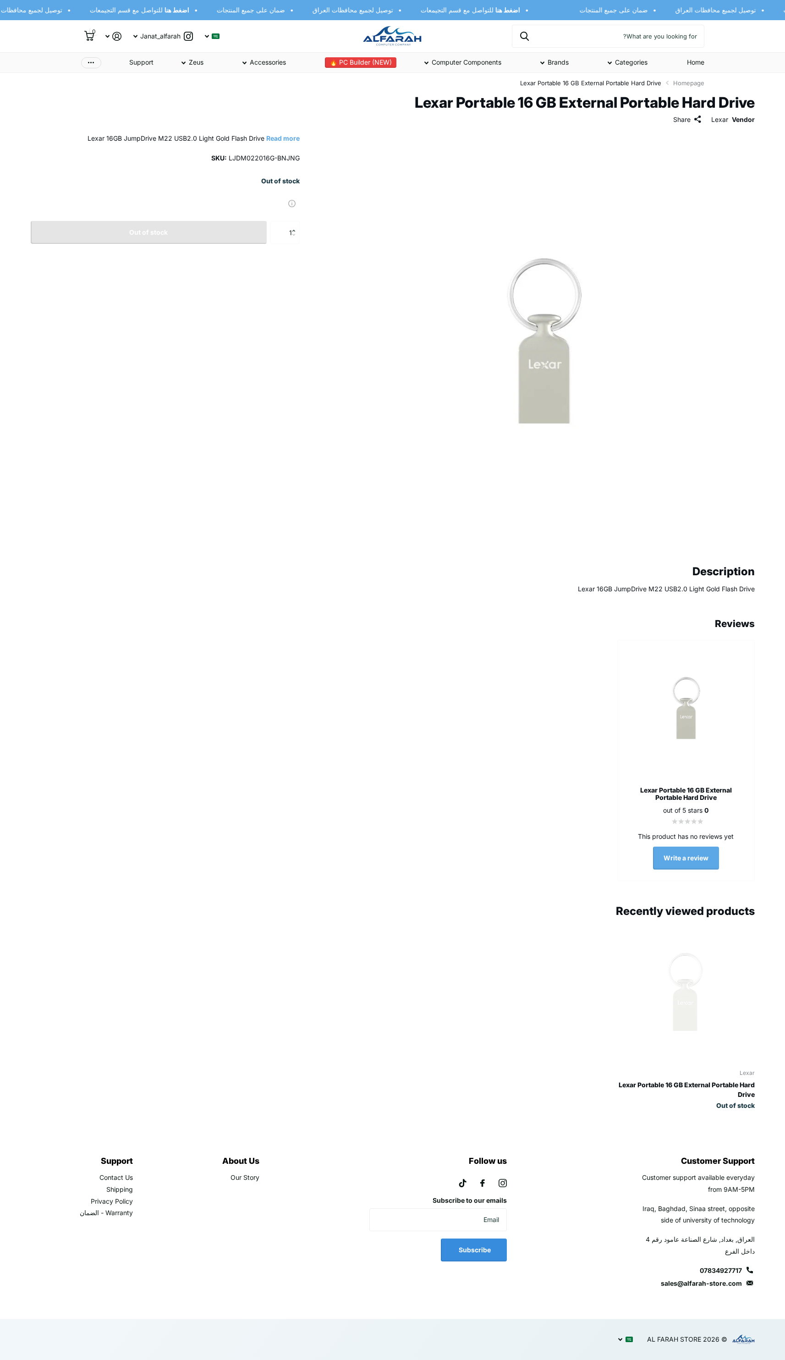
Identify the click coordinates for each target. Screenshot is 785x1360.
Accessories (268, 62)
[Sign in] (113, 36)
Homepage (688, 83)
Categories (631, 62)
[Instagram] (503, 1183)
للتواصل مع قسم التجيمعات (476, 10)
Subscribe (474, 1250)
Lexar (719, 119)
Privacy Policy (112, 1201)
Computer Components (466, 62)
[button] (296, 224)
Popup (292, 203)
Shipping (119, 1189)
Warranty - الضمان (106, 1213)
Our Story (245, 1177)
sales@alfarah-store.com (701, 1283)
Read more (283, 138)
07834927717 (721, 1270)
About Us (240, 1161)
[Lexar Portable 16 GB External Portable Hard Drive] (684, 992)
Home (695, 62)
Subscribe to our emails (470, 1200)
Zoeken (524, 36)
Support (141, 62)
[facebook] (482, 1183)
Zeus (196, 62)
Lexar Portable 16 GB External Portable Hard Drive (686, 1089)
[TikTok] (463, 1183)
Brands (558, 62)
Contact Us (116, 1177)
